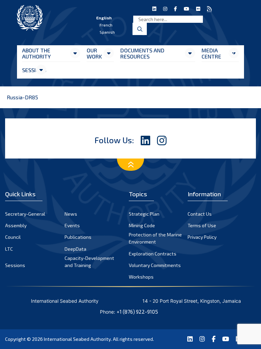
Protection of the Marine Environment (155, 238)
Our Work (94, 53)
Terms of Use (202, 225)
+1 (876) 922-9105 (137, 312)
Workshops (141, 277)
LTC (9, 249)
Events (72, 225)
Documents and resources (142, 53)
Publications (78, 237)
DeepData (75, 249)
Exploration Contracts (152, 253)
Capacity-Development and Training (89, 261)
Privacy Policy (202, 237)
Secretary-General (25, 214)
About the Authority (36, 53)
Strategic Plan (144, 214)
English (104, 17)
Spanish (107, 32)
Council (13, 237)
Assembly (16, 225)
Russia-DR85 (22, 97)
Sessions (28, 70)
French (106, 24)
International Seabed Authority (77, 339)
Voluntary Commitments (155, 265)
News (71, 214)
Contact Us (200, 214)
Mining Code (142, 225)
